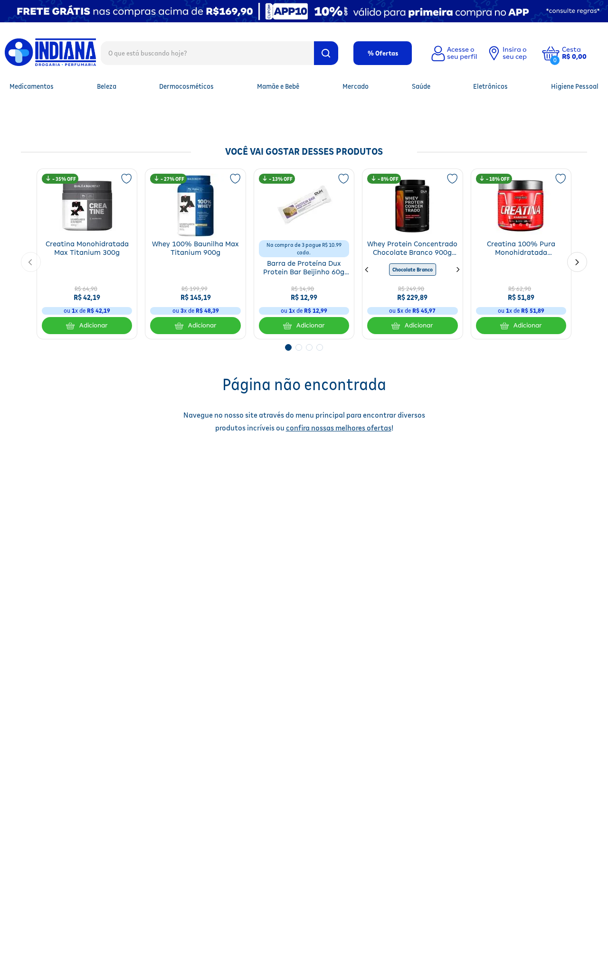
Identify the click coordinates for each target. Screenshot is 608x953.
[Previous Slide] (31, 262)
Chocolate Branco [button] (412, 269)
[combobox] (219, 52)
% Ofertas (383, 53)
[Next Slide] (577, 262)
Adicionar (93, 325)
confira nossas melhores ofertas (338, 427)
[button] (581, 53)
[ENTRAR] (453, 53)
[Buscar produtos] (326, 53)
